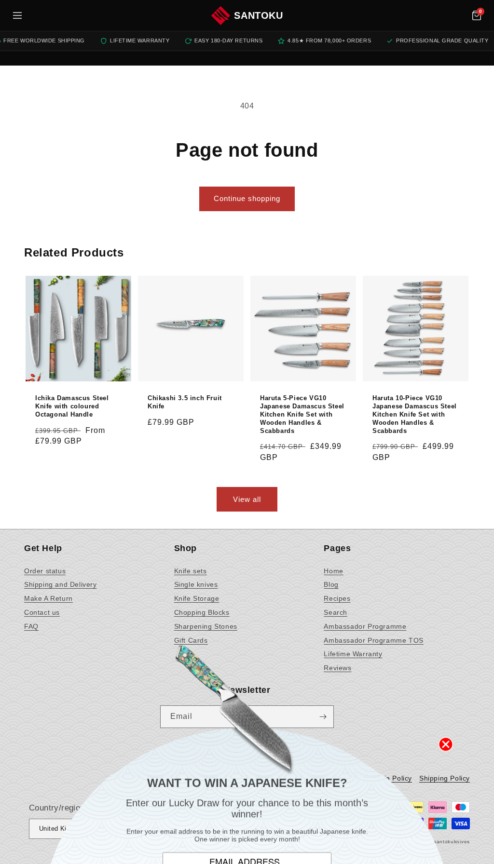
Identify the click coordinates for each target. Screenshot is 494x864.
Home (333, 571)
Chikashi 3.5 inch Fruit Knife (185, 402)
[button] (476, 15)
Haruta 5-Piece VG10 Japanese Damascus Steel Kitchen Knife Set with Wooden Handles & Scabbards (302, 414)
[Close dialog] (446, 689)
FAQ (31, 626)
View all (247, 499)
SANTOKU (258, 15)
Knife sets (190, 571)
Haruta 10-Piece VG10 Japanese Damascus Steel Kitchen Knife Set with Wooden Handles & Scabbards (414, 414)
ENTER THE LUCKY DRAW (247, 834)
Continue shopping (247, 198)
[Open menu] (17, 15)
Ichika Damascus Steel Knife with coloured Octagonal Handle (72, 406)
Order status (45, 571)
